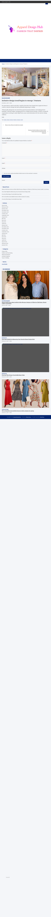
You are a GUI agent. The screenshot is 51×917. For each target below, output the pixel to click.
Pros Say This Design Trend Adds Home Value (12, 194)
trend (22, 119)
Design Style (4, 251)
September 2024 (5, 231)
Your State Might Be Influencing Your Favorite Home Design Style (16, 191)
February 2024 (5, 243)
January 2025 (5, 225)
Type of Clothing (5, 257)
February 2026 (5, 207)
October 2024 (5, 230)
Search (3, 180)
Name (3, 158)
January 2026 (5, 208)
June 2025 (4, 220)
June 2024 (4, 236)
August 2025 (4, 217)
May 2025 (4, 221)
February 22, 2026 (5, 376)
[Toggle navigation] (3, 60)
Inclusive (18, 119)
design (8, 119)
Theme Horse (28, 417)
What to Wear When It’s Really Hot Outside (14, 125)
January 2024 (5, 245)
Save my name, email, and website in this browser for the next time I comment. (20, 173)
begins (5, 119)
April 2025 (4, 223)
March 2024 (4, 241)
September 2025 (5, 215)
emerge (11, 119)
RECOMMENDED (6, 269)
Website (3, 168)
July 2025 (4, 218)
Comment (4, 143)
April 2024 (4, 240)
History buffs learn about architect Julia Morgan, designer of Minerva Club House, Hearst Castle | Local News (25, 189)
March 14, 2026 (4, 305)
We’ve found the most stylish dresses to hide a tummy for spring (15, 196)
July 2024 (4, 235)
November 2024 (5, 228)
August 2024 (4, 233)
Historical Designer (6, 254)
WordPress (42, 417)
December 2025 (5, 210)
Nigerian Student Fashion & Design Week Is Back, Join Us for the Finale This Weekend (37, 131)
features (15, 119)
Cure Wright (4, 264)
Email (3, 163)
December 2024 (5, 226)
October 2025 (5, 213)
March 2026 (4, 205)
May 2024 (4, 238)
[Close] (46, 3)
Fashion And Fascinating (7, 252)
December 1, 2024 (5, 102)
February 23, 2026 (5, 341)
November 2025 (5, 212)
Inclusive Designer (6, 98)
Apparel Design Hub (12, 54)
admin (11, 102)
